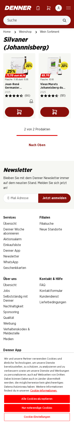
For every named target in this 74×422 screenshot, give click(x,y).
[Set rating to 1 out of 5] (6, 95)
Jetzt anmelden (54, 198)
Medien (8, 339)
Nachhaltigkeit (13, 306)
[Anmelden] (58, 8)
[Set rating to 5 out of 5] (21, 95)
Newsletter (11, 256)
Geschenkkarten (14, 268)
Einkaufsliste (12, 245)
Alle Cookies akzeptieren (36, 399)
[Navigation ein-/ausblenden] (68, 7)
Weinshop (25, 31)
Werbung (9, 323)
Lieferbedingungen (52, 302)
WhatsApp (10, 262)
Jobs (6, 290)
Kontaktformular (50, 290)
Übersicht (10, 223)
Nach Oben (37, 145)
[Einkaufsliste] (38, 7)
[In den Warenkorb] (19, 112)
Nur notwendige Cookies (37, 408)
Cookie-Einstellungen (37, 417)
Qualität (8, 317)
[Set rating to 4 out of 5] (17, 95)
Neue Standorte (50, 229)
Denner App (11, 250)
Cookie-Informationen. (43, 390)
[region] (37, 387)
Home (7, 31)
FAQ (42, 285)
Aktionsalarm (12, 239)
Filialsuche (46, 223)
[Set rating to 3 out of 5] (14, 95)
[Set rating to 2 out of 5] (10, 95)
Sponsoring (11, 312)
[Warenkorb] (49, 7)
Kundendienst (49, 296)
